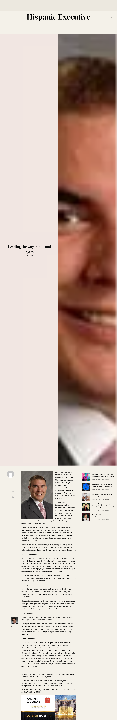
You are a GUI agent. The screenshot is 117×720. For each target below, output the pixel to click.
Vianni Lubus (10, 480)
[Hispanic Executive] (58, 17)
